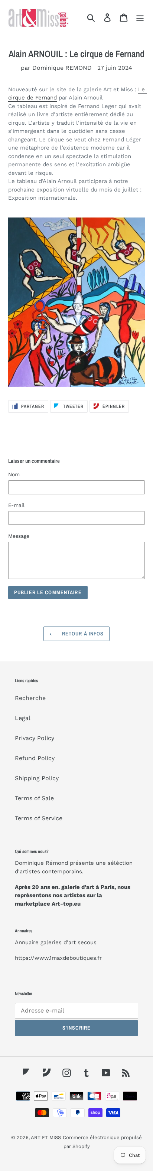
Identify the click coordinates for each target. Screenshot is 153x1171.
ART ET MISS (46, 1137)
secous (87, 942)
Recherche (30, 697)
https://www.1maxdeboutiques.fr (58, 958)
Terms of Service (38, 818)
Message (18, 536)
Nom (14, 474)
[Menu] (140, 17)
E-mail (16, 505)
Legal (22, 718)
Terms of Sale (34, 798)
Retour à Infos (82, 633)
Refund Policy (35, 758)
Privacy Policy (34, 738)
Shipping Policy (37, 778)
